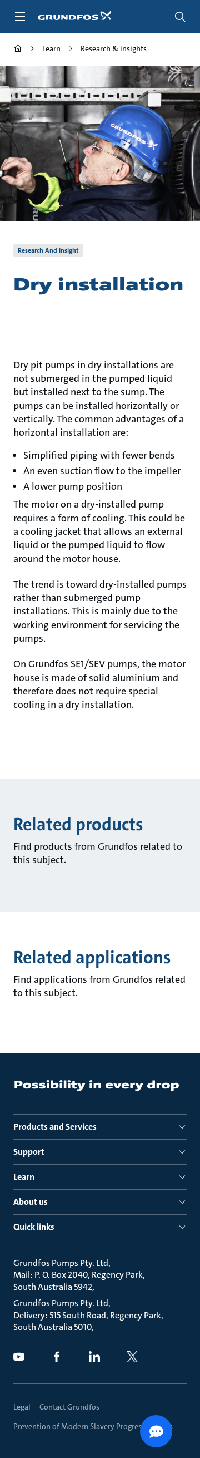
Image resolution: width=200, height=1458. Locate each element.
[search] (180, 16)
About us (30, 1202)
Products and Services (55, 1126)
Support (28, 1151)
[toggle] (20, 16)
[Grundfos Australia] (17, 50)
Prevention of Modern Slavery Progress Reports (93, 1426)
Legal (22, 1407)
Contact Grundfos (69, 1407)
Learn (23, 1177)
